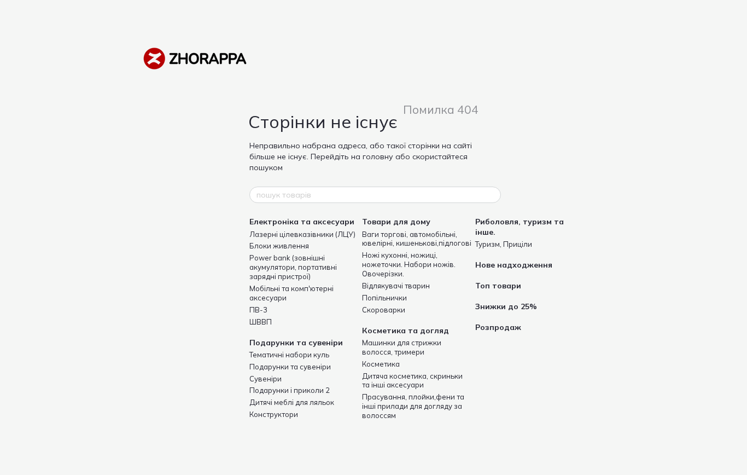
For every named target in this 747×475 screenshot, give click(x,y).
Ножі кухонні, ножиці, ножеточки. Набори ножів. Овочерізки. (409, 264)
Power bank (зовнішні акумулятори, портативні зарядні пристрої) (293, 267)
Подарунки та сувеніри (296, 342)
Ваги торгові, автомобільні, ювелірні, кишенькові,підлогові (416, 239)
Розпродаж (498, 327)
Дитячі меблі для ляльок (291, 402)
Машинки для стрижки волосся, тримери (401, 347)
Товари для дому (396, 222)
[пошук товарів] (492, 195)
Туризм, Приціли (503, 244)
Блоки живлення (279, 245)
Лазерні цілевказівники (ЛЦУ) (302, 234)
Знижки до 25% (506, 306)
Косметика (381, 364)
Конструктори (273, 414)
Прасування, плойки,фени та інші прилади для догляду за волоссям (413, 406)
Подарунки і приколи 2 (289, 390)
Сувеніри (265, 378)
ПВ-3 (258, 309)
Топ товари (498, 286)
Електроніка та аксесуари (301, 222)
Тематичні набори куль (289, 354)
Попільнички (384, 297)
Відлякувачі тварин (396, 285)
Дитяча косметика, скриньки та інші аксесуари (412, 381)
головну (378, 156)
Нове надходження (513, 265)
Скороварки (383, 309)
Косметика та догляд (405, 330)
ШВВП (260, 321)
